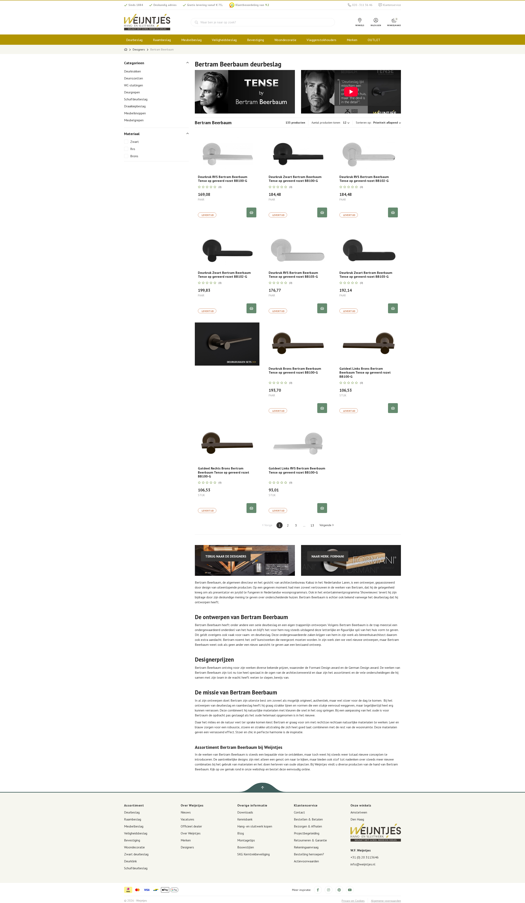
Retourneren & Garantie (310, 840)
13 (312, 525)
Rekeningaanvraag (306, 847)
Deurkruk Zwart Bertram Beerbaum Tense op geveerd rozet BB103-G (365, 275)
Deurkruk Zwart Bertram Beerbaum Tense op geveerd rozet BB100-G (295, 179)
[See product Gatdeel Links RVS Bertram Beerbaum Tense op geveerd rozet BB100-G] (298, 442)
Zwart (134, 142)
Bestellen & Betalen (308, 819)
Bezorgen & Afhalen (308, 826)
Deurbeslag (134, 40)
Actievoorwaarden (306, 861)
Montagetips (246, 840)
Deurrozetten (133, 78)
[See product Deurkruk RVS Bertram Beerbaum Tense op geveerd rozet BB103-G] (298, 247)
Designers (139, 49)
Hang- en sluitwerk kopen (254, 826)
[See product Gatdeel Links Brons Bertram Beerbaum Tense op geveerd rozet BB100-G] (368, 343)
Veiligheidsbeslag (224, 40)
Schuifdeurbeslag (135, 99)
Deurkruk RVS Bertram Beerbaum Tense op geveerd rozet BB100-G (222, 179)
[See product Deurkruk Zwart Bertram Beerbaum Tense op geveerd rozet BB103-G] (368, 247)
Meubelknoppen (135, 113)
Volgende (325, 525)
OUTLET (374, 40)
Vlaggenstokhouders (322, 40)
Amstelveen (358, 812)
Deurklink (130, 861)
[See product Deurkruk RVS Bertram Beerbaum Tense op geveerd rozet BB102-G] (368, 151)
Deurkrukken (132, 71)
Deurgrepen (132, 92)
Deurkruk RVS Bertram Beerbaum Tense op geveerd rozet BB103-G (293, 275)
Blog (240, 833)
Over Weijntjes (191, 833)
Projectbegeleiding (306, 833)
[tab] (156, 63)
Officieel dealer (191, 826)
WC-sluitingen (133, 85)
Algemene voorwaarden (386, 901)
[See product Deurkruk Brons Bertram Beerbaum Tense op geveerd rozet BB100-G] (298, 343)
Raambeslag (162, 40)
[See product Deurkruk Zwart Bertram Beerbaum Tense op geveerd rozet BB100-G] (298, 151)
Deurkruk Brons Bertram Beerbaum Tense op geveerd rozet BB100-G (295, 370)
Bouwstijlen (245, 847)
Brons (134, 156)
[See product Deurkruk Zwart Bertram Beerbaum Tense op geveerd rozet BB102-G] (227, 247)
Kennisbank (244, 819)
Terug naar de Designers (225, 556)
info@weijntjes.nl (362, 864)
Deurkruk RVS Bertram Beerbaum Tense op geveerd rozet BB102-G (364, 179)
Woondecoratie (285, 40)
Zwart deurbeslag (136, 854)
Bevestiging (255, 40)
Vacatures (187, 819)
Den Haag (357, 819)
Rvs (132, 149)
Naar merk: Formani (328, 556)
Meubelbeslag (191, 40)
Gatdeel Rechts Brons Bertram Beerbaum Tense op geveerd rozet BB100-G (223, 472)
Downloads (245, 812)
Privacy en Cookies (353, 901)
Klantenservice (392, 5)
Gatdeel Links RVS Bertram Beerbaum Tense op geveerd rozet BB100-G (297, 470)
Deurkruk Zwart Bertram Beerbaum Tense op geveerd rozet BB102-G (224, 275)
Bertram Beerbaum (162, 49)
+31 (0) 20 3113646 (364, 857)
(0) (219, 187)
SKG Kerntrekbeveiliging (253, 854)
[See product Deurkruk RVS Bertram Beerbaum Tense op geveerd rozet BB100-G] (227, 151)
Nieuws (186, 812)
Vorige (268, 525)
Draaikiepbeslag (135, 106)
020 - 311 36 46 (362, 5)
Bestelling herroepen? (309, 854)
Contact (299, 812)
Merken (352, 40)
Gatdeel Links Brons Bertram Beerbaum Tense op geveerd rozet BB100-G (365, 372)
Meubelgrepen (134, 120)
